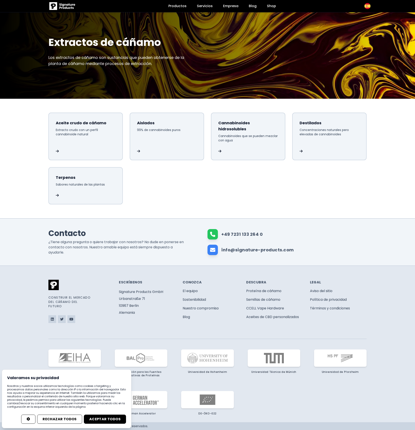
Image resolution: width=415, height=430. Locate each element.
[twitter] (62, 319)
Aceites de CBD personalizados (272, 316)
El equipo (190, 290)
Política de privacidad (328, 299)
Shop (271, 5)
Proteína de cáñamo (263, 290)
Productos (177, 5)
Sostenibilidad (194, 299)
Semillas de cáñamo (263, 299)
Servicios (205, 5)
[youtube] (71, 319)
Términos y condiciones (330, 308)
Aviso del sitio (321, 290)
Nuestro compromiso (201, 308)
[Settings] (28, 419)
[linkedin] (52, 319)
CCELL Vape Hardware (265, 308)
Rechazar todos (60, 419)
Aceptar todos (105, 419)
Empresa (230, 5)
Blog (253, 5)
